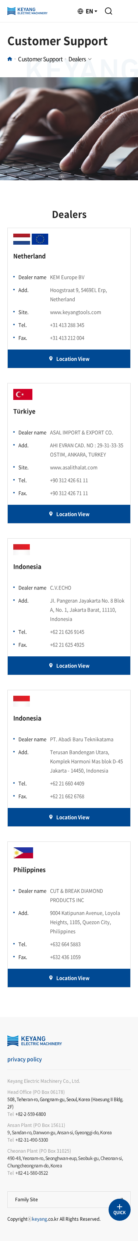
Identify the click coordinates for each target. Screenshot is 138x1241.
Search (108, 11)
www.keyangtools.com (75, 311)
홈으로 (9, 59)
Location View (72, 358)
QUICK (119, 1212)
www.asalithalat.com (74, 467)
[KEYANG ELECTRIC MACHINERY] (27, 11)
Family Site (26, 1199)
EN (89, 11)
